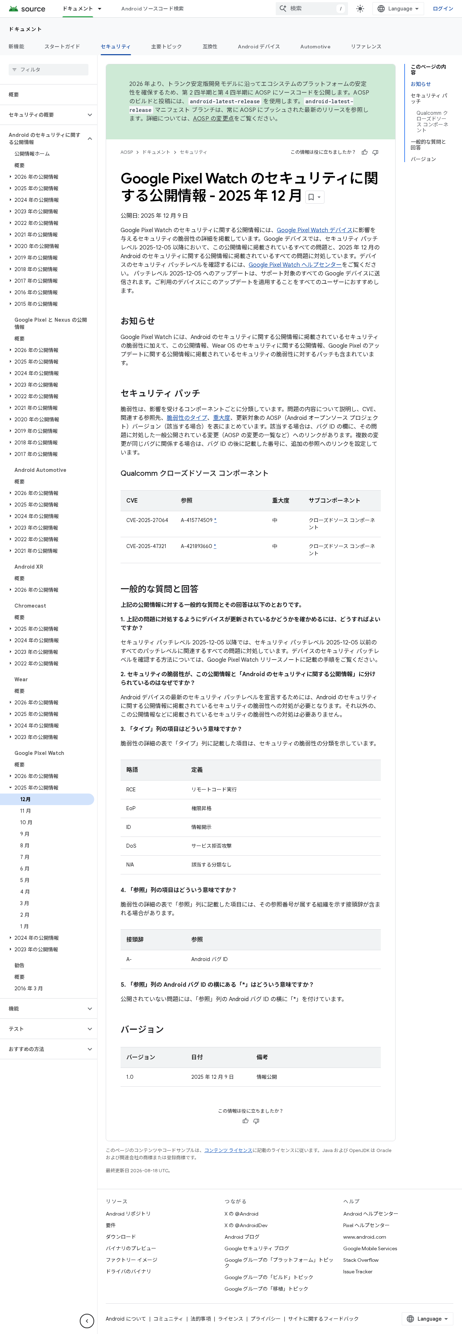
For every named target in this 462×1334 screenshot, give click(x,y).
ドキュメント (77, 8)
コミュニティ (168, 1319)
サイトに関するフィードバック (323, 1319)
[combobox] (312, 8)
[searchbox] (48, 69)
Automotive (315, 46)
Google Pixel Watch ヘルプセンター (295, 265)
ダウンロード (121, 1237)
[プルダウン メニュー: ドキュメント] (103, 8)
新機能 (16, 46)
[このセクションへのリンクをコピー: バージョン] (171, 1030)
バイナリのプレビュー (131, 1248)
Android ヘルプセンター (370, 1214)
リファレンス (366, 46)
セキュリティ (116, 46)
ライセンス (230, 1319)
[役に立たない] (375, 152)
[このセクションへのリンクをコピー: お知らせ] (162, 322)
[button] (43, 115)
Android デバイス (259, 46)
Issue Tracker (357, 1271)
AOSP (127, 152)
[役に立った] (364, 152)
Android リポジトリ (128, 1214)
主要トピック (166, 46)
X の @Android (241, 1214)
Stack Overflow (361, 1260)
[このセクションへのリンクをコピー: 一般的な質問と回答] (206, 590)
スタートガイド (62, 46)
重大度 (221, 418)
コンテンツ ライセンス (228, 1150)
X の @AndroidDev (246, 1225)
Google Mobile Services (370, 1248)
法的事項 (201, 1319)
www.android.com (364, 1237)
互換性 (210, 46)
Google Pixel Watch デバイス (315, 230)
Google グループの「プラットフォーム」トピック (279, 1263)
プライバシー (265, 1319)
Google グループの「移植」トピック (266, 1289)
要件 (111, 1225)
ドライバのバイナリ (128, 1271)
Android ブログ (242, 1237)
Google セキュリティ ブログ (257, 1248)
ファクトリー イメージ (131, 1260)
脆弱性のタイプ (187, 418)
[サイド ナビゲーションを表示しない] (87, 1321)
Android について (126, 1319)
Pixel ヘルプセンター (366, 1225)
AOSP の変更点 (213, 118)
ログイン (443, 8)
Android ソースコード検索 (152, 8)
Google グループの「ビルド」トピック (269, 1277)
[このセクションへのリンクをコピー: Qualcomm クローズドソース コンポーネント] (276, 474)
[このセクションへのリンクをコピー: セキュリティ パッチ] (207, 394)
